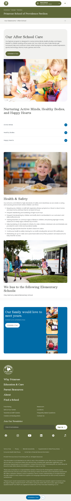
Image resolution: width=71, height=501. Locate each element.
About (7, 394)
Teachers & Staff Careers (12, 413)
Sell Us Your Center (10, 410)
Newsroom (40, 407)
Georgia (13, 9)
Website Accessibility (28, 449)
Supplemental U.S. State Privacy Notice (49, 449)
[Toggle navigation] (65, 3)
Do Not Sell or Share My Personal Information (37, 452)
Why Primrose (12, 379)
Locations (40, 410)
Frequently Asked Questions (46, 413)
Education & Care (14, 384)
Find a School (11, 400)
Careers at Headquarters (12, 416)
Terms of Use (7, 449)
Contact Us (40, 416)
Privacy (17, 449)
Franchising (7, 407)
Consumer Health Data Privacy (12, 452)
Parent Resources (13, 389)
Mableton (19, 9)
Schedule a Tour (33, 497)
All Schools (7, 9)
